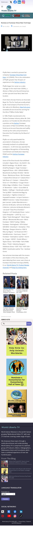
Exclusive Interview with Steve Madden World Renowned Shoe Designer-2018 (9, 310)
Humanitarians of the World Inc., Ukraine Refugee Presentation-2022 (22, 310)
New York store (25, 107)
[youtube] (9, 515)
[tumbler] (8, 511)
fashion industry (20, 82)
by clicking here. (21, 268)
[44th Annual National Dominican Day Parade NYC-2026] (4, 478)
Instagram (23, 2)
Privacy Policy (22, 521)
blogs (14, 268)
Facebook (15, 2)
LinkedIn (19, 2)
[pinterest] (2, 516)
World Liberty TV (6, 521)
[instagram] (15, 516)
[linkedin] (21, 511)
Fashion (16, 123)
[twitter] (2, 511)
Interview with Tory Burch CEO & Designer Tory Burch (9, 291)
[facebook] (15, 511)
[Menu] (2, 6)
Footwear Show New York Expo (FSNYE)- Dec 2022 (22, 291)
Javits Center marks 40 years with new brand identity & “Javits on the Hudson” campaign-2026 (20, 470)
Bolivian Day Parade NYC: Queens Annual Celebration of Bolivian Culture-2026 (19, 462)
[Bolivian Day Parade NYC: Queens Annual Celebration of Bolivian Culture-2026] (4, 464)
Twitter (11, 2)
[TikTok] (21, 516)
